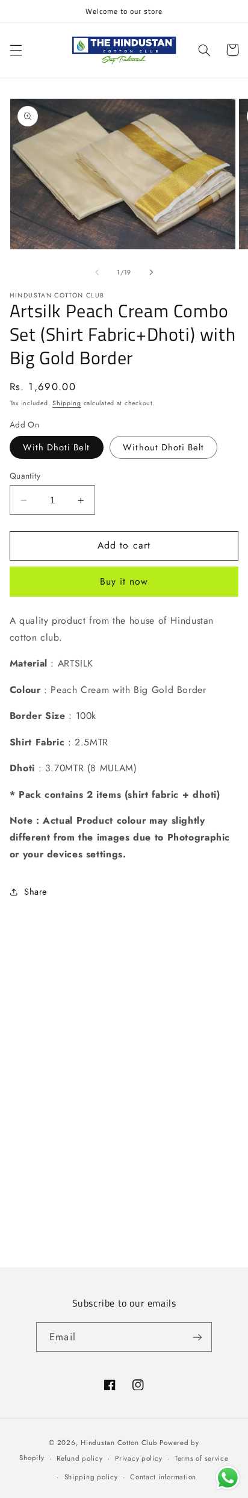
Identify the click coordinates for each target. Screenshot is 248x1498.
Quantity (25, 476)
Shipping (66, 403)
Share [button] (36, 891)
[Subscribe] (197, 1337)
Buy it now (124, 581)
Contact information (163, 1477)
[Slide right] (151, 272)
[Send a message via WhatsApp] (228, 1478)
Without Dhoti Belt (163, 447)
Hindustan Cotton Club (119, 1442)
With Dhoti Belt (56, 447)
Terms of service (202, 1458)
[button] (15, 50)
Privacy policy (138, 1458)
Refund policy (80, 1458)
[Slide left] (97, 272)
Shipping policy (91, 1477)
